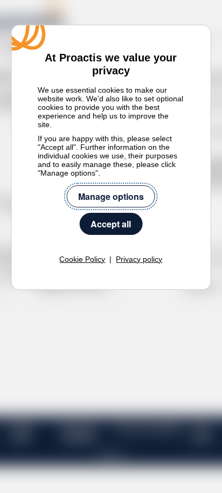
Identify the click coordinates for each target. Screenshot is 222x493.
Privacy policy (139, 259)
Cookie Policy (82, 259)
